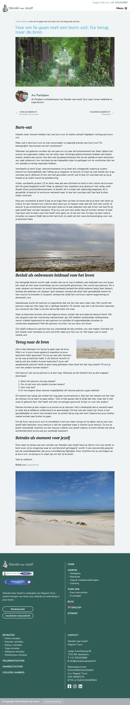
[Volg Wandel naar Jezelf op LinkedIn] (80, 686)
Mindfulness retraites (16, 654)
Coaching (74, 583)
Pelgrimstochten (13, 660)
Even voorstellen (78, 592)
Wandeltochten (13, 666)
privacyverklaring (52, 701)
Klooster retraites (14, 641)
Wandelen (75, 573)
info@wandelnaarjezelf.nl (83, 661)
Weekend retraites (14, 651)
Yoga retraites (12, 648)
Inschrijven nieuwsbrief (18, 615)
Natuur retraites (13, 645)
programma (32, 464)
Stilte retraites (12, 638)
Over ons (73, 589)
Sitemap (73, 613)
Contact (73, 635)
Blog (25, 21)
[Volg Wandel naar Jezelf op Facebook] (69, 686)
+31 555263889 (118, 2)
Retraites (9, 635)
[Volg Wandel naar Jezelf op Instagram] (75, 686)
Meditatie (75, 576)
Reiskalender (18, 609)
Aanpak (72, 570)
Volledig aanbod (13, 672)
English (76, 607)
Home (18, 21)
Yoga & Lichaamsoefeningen (84, 580)
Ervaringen (75, 595)
